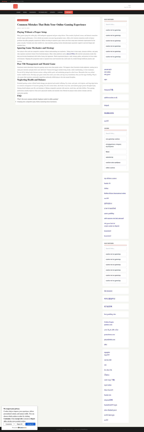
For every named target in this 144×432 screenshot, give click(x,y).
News (25, 12)
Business (33, 12)
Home (18, 12)
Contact (69, 12)
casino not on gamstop (113, 30)
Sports (52, 12)
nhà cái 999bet (71, 54)
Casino (60, 12)
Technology (43, 12)
